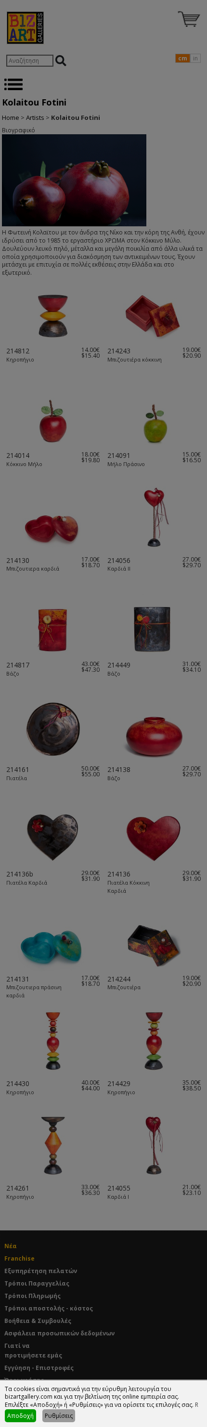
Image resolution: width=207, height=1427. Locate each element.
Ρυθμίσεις (59, 1416)
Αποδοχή (20, 1416)
